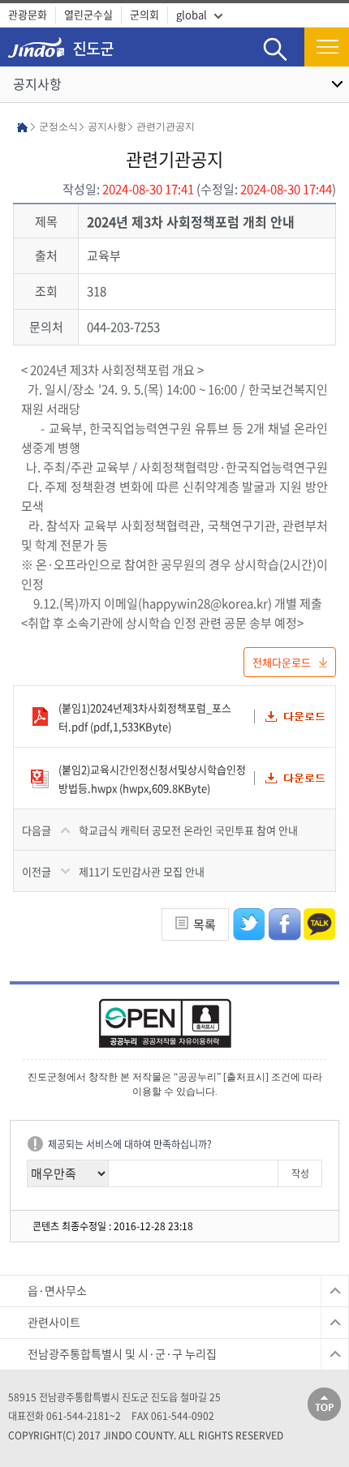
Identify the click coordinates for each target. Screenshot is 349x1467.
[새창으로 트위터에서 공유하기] (249, 923)
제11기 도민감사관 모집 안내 (142, 871)
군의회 (144, 14)
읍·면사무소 (57, 1290)
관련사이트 (54, 1322)
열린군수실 (88, 14)
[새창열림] (174, 1028)
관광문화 (27, 14)
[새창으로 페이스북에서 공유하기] (284, 923)
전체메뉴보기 (326, 47)
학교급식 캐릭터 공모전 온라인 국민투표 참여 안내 (188, 830)
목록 (204, 924)
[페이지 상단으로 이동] (324, 1403)
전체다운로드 (281, 662)
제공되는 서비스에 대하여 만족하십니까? (130, 1144)
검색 (275, 36)
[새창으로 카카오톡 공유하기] (320, 923)
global (191, 14)
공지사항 (37, 83)
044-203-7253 (123, 327)
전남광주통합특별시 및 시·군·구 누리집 (122, 1353)
